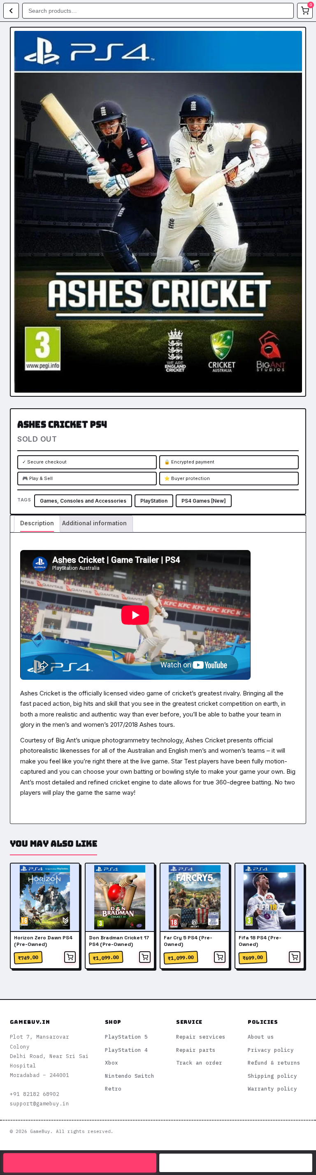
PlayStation (153, 501)
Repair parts (196, 1049)
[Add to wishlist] (293, 39)
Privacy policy (271, 1049)
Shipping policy (272, 1075)
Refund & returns (274, 1062)
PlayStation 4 (126, 1049)
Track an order (199, 1062)
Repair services (200, 1036)
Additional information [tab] (94, 523)
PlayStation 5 (126, 1036)
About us (261, 1036)
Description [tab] (37, 523)
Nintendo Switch (129, 1075)
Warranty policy (272, 1088)
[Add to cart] (70, 957)
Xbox (111, 1062)
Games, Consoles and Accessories (83, 501)
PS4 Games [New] (203, 501)
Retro (113, 1088)
